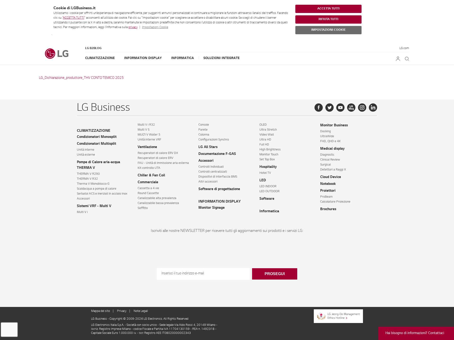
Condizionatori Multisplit (96, 144)
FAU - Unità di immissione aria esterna (163, 163)
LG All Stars (208, 147)
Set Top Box (267, 159)
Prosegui (275, 274)
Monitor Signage (211, 208)
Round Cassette (148, 193)
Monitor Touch (268, 154)
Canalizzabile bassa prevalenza (158, 203)
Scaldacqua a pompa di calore (96, 189)
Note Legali (141, 311)
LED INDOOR (267, 186)
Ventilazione (147, 147)
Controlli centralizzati (212, 172)
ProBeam (326, 197)
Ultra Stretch (268, 130)
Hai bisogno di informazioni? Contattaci (414, 333)
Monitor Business (334, 126)
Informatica (182, 58)
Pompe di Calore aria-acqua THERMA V (98, 165)
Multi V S (143, 130)
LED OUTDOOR (269, 191)
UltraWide (327, 136)
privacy (132, 27)
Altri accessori (208, 181)
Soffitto (143, 208)
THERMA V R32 (87, 179)
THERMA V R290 (88, 174)
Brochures (328, 209)
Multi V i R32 (146, 125)
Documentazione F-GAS (217, 154)
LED (262, 181)
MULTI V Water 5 (149, 134)
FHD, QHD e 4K (330, 141)
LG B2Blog (93, 48)
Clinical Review (330, 160)
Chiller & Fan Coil (151, 176)
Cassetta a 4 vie (148, 188)
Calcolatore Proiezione (335, 202)
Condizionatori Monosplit (97, 137)
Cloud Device (330, 177)
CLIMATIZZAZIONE (93, 131)
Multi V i (82, 212)
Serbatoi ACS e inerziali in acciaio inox (102, 194)
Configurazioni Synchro (213, 139)
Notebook (328, 184)
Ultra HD (265, 139)
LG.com (404, 48)
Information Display (143, 58)
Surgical (325, 164)
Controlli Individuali (211, 167)
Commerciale (148, 182)
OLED (263, 125)
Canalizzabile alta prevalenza (157, 198)
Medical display (332, 149)
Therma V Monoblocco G (93, 184)
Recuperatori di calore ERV (155, 158)
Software (266, 199)
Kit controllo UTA (149, 168)
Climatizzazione (100, 58)
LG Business (99, 319)
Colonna (203, 134)
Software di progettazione (219, 189)
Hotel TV (265, 173)
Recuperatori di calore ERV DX (158, 153)
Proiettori (328, 191)
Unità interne (85, 150)
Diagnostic (327, 155)
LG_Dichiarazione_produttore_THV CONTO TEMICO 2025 (81, 78)
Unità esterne (86, 155)
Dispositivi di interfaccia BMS (217, 176)
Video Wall (266, 134)
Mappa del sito (100, 311)
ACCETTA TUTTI (73, 18)
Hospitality (268, 167)
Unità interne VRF (149, 139)
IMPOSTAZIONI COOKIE (328, 30)
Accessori (83, 198)
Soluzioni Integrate (221, 58)
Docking (325, 131)
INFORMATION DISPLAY (219, 202)
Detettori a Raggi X (333, 169)
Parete (203, 130)
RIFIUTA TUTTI (328, 19)
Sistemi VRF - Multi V (94, 206)
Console (203, 125)
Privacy (122, 311)
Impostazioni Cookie (155, 27)
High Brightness (270, 149)
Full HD (264, 144)
